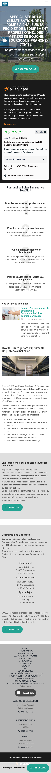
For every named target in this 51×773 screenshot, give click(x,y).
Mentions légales (25, 671)
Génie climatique (26, 651)
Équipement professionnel (25, 656)
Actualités (25, 666)
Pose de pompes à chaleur (25, 681)
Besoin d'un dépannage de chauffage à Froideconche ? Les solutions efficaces (35, 312)
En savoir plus (10, 124)
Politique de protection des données (25, 676)
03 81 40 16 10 (26, 712)
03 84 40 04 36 (26, 747)
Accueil (25, 648)
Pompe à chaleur (25, 653)
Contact (25, 668)
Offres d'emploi (25, 661)
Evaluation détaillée (15, 159)
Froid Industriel (25, 658)
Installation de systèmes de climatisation (25, 683)
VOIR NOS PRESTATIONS (25, 69)
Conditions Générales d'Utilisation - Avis (25, 673)
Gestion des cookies (25, 678)
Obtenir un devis (38, 768)
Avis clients (25, 663)
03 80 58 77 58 (26, 731)
